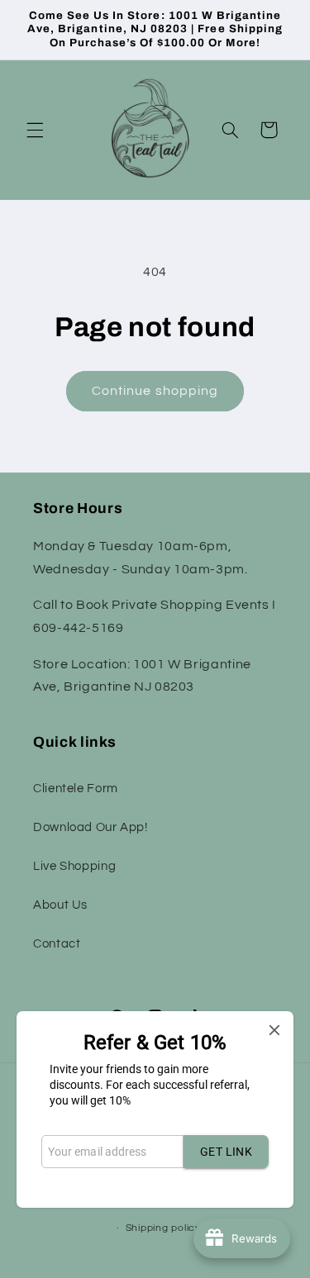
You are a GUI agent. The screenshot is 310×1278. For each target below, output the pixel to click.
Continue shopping (155, 390)
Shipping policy (163, 1228)
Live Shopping (74, 866)
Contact (56, 944)
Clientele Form (75, 788)
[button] (35, 130)
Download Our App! (90, 827)
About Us (60, 905)
